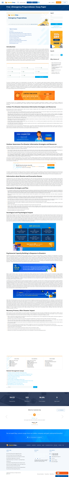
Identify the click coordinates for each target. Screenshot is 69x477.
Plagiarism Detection (49, 445)
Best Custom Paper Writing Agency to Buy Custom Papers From (16, 464)
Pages (22, 71)
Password (51, 19)
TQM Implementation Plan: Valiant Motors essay (16, 384)
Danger (43, 445)
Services (52, 2)
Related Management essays (13, 43)
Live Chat (48, 135)
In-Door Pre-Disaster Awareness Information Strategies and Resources (20, 33)
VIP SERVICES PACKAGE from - (34, 244)
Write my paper (50, 165)
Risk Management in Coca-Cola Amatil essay (15, 383)
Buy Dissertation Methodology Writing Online (13, 468)
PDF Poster (33, 418)
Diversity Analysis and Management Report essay (16, 379)
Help (51, 167)
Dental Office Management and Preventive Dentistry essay (17, 382)
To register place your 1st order (56, 27)
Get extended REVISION (21, 231)
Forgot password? (56, 26)
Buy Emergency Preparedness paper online (16, 32)
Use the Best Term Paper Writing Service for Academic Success (15, 462)
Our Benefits (29, 445)
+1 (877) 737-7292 (22, 2)
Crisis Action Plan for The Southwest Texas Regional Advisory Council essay (20, 380)
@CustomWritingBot (54, 461)
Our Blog (59, 445)
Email (51, 15)
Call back (35, 2)
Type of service (9, 67)
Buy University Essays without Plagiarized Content (13, 453)
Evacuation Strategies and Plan (14, 37)
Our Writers (39, 445)
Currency (22, 75)
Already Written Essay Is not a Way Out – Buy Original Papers (15, 459)
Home (49, 2)
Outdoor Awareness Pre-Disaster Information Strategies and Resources (20, 35)
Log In (56, 24)
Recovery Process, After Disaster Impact (15, 41)
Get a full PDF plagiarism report (34, 238)
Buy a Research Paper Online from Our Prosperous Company (15, 456)
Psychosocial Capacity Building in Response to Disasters (18, 40)
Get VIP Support (48, 238)
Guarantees (34, 445)
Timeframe (36, 71)
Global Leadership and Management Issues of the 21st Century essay (19, 375)
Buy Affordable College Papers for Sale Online (13, 458)
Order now (59, 2)
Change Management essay (12, 378)
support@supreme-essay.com (23, 139)
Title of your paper (38, 67)
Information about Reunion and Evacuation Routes (17, 36)
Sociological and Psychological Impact (15, 39)
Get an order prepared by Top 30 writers (21, 238)
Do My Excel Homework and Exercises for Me (13, 465)
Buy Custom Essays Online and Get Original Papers (14, 455)
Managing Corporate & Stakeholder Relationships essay (17, 372)
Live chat (29, 2)
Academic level (9, 71)
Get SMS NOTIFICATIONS (34, 231)
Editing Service (8, 461)
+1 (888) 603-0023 (23, 137)
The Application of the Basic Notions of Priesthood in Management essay (20, 374)
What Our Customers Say (34, 410)
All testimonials (61, 410)
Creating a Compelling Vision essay (14, 376)
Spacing (8, 75)
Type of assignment (24, 67)
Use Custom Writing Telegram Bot (35, 437)
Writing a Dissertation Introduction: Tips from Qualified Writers (15, 467)
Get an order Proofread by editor (48, 231)
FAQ (63, 445)
